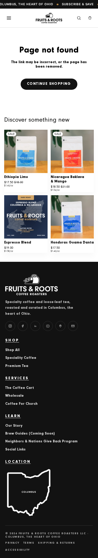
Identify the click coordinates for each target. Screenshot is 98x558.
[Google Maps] (60, 326)
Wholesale (14, 396)
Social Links (15, 450)
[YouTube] (48, 326)
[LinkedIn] (35, 326)
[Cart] (90, 18)
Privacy (12, 543)
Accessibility (17, 550)
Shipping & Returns (56, 543)
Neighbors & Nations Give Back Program (41, 441)
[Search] (79, 18)
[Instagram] (10, 326)
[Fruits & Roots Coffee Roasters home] (49, 18)
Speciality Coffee (20, 358)
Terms (28, 543)
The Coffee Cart (19, 388)
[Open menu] (9, 18)
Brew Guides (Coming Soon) (30, 434)
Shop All (12, 350)
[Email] (73, 326)
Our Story (13, 426)
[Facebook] (23, 326)
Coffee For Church (21, 404)
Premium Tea (16, 366)
